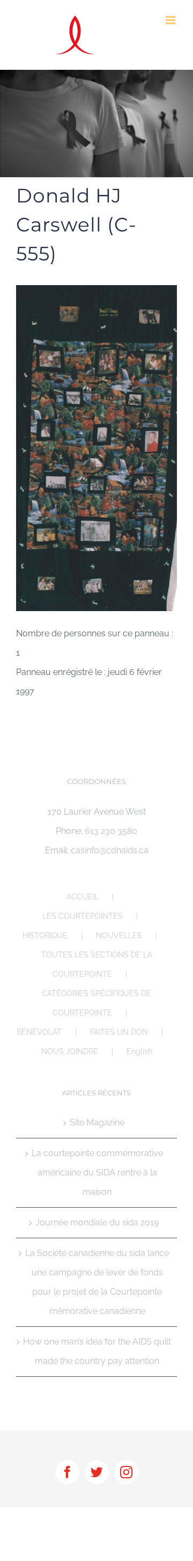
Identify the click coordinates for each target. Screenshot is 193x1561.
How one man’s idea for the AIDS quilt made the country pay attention (97, 1351)
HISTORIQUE (45, 935)
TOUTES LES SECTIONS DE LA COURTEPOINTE (96, 964)
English (139, 1051)
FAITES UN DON (119, 1032)
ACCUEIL (82, 896)
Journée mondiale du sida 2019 (97, 1222)
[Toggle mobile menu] (171, 20)
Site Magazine (97, 1122)
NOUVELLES (119, 935)
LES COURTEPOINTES (82, 916)
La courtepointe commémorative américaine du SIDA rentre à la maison (97, 1172)
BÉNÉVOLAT (39, 1032)
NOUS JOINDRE (69, 1051)
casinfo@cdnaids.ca (110, 850)
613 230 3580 (111, 831)
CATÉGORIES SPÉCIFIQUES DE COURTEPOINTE (96, 1003)
